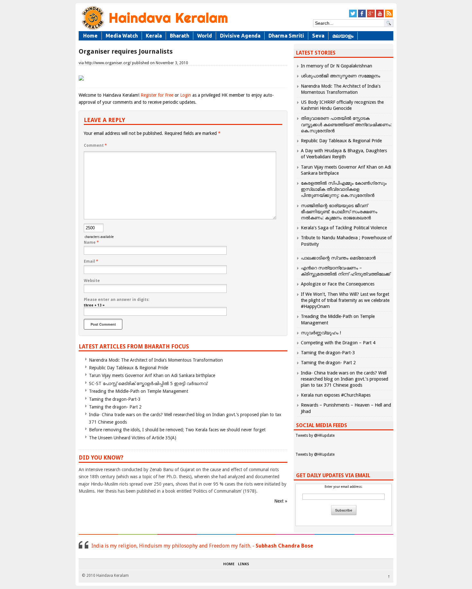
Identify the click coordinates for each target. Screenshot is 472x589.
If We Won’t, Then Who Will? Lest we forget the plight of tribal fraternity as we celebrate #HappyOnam (345, 300)
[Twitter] (353, 16)
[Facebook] (362, 16)
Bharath (179, 36)
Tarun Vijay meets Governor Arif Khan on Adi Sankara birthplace (152, 375)
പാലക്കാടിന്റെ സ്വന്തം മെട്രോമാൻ (338, 257)
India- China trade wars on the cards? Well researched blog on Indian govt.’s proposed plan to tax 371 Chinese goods (344, 379)
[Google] (371, 16)
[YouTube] (380, 16)
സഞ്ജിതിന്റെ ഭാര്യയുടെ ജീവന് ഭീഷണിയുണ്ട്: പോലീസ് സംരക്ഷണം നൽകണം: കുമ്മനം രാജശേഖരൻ (339, 211)
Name (91, 242)
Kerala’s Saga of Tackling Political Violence (344, 227)
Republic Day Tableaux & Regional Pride (128, 367)
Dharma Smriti (286, 36)
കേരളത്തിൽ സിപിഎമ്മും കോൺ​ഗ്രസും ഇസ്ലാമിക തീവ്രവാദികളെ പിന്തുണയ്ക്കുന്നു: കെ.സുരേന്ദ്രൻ (344, 189)
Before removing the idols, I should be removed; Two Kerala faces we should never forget (177, 429)
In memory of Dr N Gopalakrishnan (336, 65)
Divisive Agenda (240, 36)
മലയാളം (343, 36)
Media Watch (122, 36)
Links (243, 564)
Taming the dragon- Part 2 (115, 406)
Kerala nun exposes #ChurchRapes (336, 395)
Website (92, 280)
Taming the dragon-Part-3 (115, 399)
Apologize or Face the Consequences (337, 283)
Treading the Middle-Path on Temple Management (138, 391)
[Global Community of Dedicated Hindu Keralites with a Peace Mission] (154, 29)
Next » (280, 501)
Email (91, 261)
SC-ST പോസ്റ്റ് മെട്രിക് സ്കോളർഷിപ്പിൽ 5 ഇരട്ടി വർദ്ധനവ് (148, 383)
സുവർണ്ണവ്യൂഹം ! (321, 332)
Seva (318, 36)
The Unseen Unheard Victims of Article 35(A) (132, 437)
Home (90, 36)
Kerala (154, 36)
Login (185, 95)
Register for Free (157, 95)
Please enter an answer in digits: (116, 299)
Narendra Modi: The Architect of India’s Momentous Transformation (156, 360)
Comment (95, 145)
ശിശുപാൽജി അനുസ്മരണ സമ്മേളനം (340, 75)
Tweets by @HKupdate (315, 435)
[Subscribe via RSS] (389, 16)
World (204, 36)
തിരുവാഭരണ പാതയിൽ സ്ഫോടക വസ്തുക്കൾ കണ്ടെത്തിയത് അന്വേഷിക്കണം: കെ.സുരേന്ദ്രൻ (346, 124)
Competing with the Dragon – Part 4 (338, 342)
